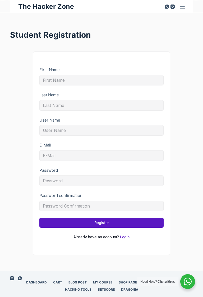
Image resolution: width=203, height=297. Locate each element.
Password (48, 170)
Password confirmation (60, 195)
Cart (57, 282)
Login (125, 237)
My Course (102, 282)
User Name (49, 120)
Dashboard (36, 282)
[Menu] (182, 6)
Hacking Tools (78, 289)
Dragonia (129, 289)
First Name (49, 69)
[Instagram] (172, 7)
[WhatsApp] (167, 7)
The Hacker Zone (46, 6)
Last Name (49, 94)
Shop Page (128, 282)
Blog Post (77, 282)
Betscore (106, 289)
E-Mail (45, 145)
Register (101, 222)
